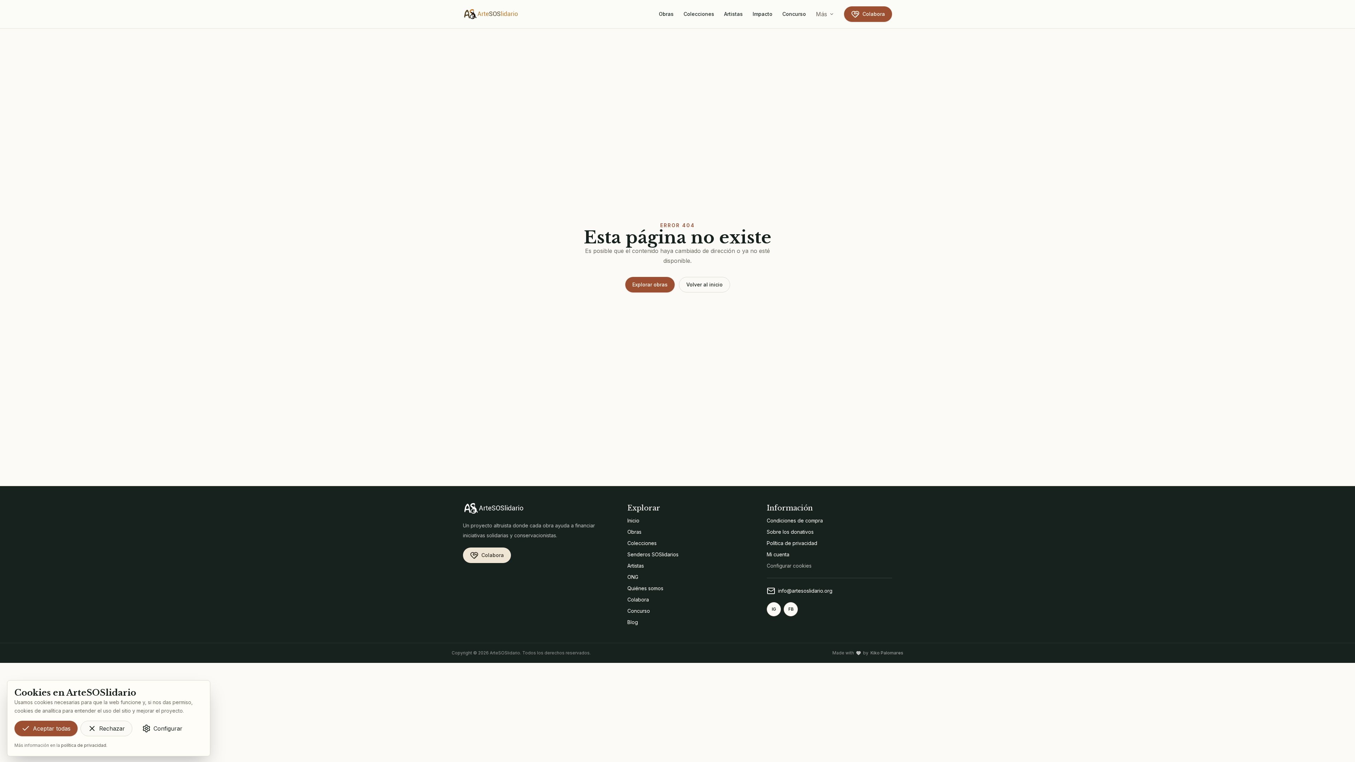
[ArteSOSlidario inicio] (491, 14)
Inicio (633, 521)
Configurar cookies (789, 566)
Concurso (794, 14)
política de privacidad (83, 745)
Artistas (733, 14)
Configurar (167, 728)
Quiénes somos (645, 588)
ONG (632, 577)
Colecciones (698, 14)
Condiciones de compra (795, 521)
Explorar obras (650, 285)
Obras (666, 14)
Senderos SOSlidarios (653, 554)
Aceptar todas (52, 728)
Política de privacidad (792, 543)
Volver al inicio (704, 285)
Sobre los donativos (790, 532)
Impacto (762, 14)
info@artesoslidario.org (805, 591)
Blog (632, 622)
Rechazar (112, 728)
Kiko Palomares (887, 652)
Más (821, 14)
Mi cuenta (778, 554)
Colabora (873, 14)
